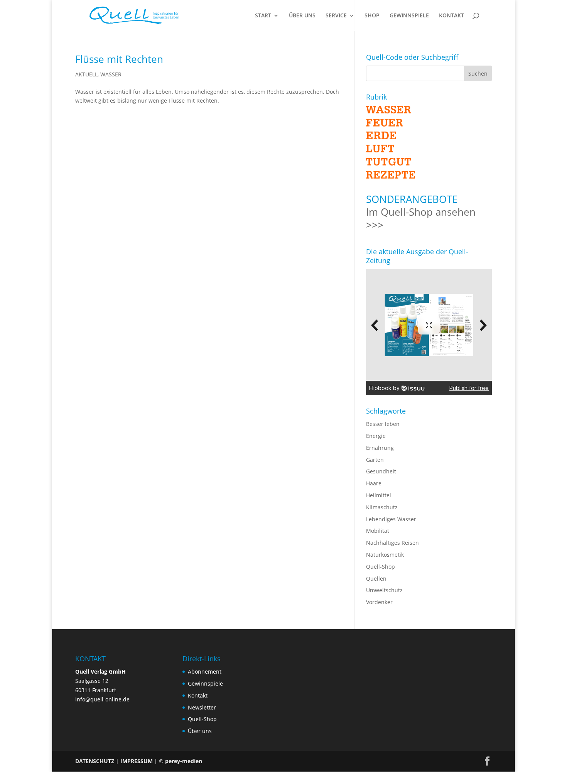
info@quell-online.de (102, 699)
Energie (376, 435)
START (263, 16)
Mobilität (377, 530)
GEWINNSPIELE (409, 16)
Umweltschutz (384, 590)
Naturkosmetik (385, 554)
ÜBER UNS (302, 16)
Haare (373, 483)
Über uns (200, 731)
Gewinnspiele (205, 683)
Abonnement (204, 671)
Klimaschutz (382, 507)
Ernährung (380, 447)
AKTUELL (86, 74)
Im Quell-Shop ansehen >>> (421, 218)
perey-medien (183, 761)
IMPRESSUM (136, 761)
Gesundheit (381, 471)
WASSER (111, 74)
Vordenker (379, 602)
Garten (375, 459)
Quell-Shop (380, 566)
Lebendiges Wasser (391, 519)
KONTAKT (451, 16)
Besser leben (383, 423)
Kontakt (198, 695)
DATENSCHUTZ (94, 761)
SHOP (372, 16)
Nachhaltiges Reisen (392, 542)
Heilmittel (378, 495)
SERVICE (336, 16)
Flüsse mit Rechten (119, 59)
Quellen (376, 578)
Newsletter (202, 707)
